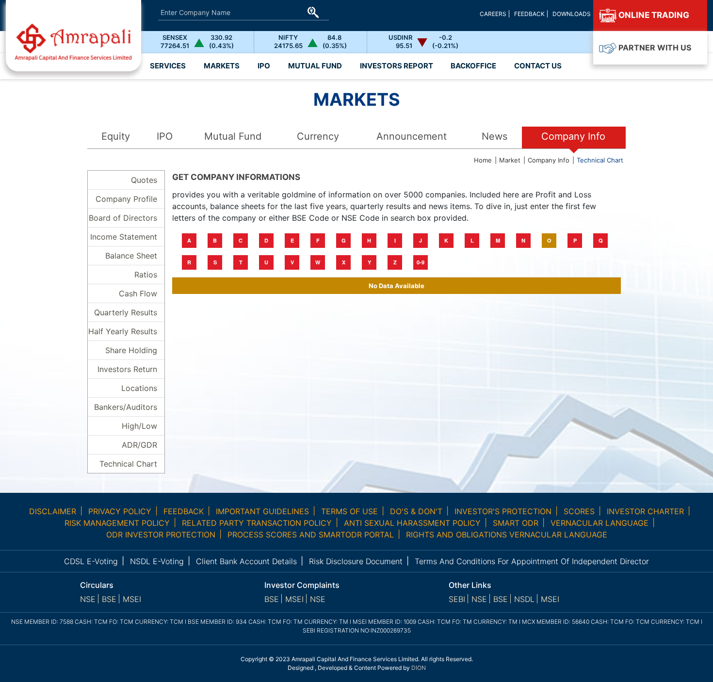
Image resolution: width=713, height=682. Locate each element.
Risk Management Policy (117, 523)
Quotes (144, 180)
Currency (318, 136)
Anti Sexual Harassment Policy (412, 523)
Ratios (145, 274)
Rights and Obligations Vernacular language (506, 534)
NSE (88, 599)
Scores (579, 511)
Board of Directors (123, 218)
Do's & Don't (416, 511)
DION (418, 667)
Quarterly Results (125, 312)
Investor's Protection (502, 511)
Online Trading (652, 15)
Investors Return (127, 369)
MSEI (132, 599)
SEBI (457, 599)
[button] (396, 66)
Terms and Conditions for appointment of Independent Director (532, 561)
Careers (493, 13)
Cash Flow (138, 293)
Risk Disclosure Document (356, 561)
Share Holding (131, 350)
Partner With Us (653, 47)
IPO (165, 136)
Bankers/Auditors (125, 407)
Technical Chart (600, 160)
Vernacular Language (599, 523)
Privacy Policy (119, 511)
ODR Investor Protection (160, 534)
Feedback (529, 13)
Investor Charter (645, 511)
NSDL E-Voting (157, 561)
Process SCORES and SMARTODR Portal (310, 534)
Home (483, 160)
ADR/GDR (139, 445)
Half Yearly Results (122, 331)
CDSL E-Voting (91, 561)
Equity (115, 136)
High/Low (139, 426)
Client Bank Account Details (246, 561)
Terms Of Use (349, 511)
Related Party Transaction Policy (257, 523)
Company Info (573, 136)
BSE (109, 599)
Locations (139, 388)
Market (509, 160)
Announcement (411, 136)
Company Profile (126, 199)
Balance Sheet (131, 255)
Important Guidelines (262, 511)
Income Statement (123, 237)
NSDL (524, 599)
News (494, 136)
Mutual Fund (232, 136)
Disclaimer (52, 511)
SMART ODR (515, 523)
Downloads (571, 13)
